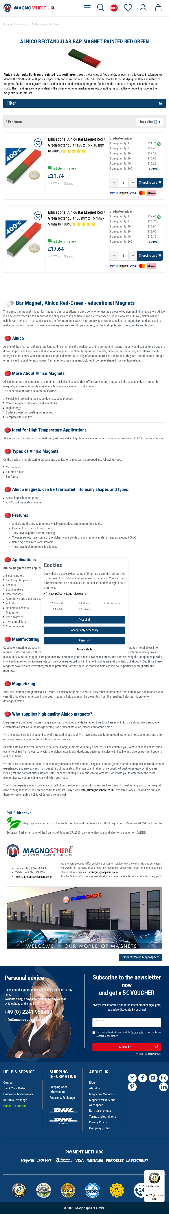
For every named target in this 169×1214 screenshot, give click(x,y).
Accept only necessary (84, 630)
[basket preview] (158, 8)
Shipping (68, 183)
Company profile (99, 1128)
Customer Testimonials (18, 1094)
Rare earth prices (100, 1111)
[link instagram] (163, 1078)
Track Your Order (14, 1088)
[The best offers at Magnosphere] (114, 8)
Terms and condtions (102, 1117)
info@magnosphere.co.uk (38, 876)
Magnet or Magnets (101, 1094)
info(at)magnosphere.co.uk (97, 790)
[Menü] (162, 1172)
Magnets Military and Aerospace (102, 1102)
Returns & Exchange (62, 1098)
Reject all (84, 640)
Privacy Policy (98, 1122)
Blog (92, 1083)
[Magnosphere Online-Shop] (28, 7)
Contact (8, 1083)
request (153, 168)
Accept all (84, 619)
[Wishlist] (127, 8)
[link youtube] (153, 1078)
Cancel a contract (14, 1106)
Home (6, 24)
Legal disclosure (76, 593)
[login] (143, 8)
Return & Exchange (15, 1100)
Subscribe (125, 1047)
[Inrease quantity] (133, 182)
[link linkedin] (163, 1086)
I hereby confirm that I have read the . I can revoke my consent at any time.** (128, 1034)
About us (95, 1088)
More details (84, 649)
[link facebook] (142, 1078)
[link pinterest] (132, 1086)
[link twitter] (132, 1078)
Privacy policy (54, 593)
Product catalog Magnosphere (140, 957)
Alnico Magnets (22, 24)
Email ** (100, 1020)
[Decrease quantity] (114, 182)
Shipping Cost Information (58, 1089)
